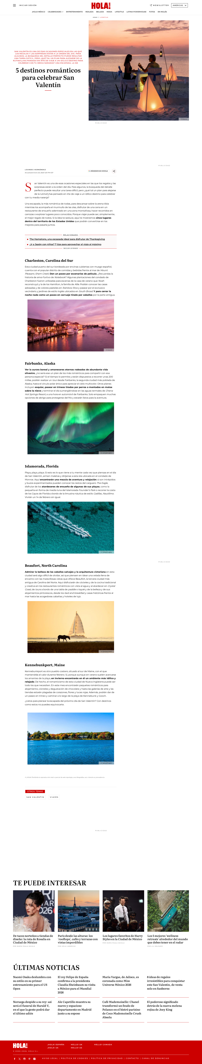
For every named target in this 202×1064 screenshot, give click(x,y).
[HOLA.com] (101, 6)
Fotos (152, 12)
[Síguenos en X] (20, 1059)
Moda (109, 12)
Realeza (89, 12)
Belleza (100, 12)
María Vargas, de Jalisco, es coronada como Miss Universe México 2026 (120, 981)
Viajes (54, 797)
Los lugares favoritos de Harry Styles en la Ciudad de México (123, 937)
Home (95, 17)
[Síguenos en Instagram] (24, 1059)
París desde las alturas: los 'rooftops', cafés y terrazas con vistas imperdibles (78, 939)
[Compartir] (114, 171)
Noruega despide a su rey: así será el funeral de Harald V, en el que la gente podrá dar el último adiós (32, 1007)
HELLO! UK (76, 1045)
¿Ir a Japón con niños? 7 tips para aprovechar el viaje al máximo (65, 244)
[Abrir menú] (14, 5)
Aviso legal (50, 1058)
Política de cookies (74, 1058)
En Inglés (162, 12)
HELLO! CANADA (103, 1045)
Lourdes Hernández (35, 170)
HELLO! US (76, 1048)
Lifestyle (119, 12)
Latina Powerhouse (136, 12)
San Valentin (35, 797)
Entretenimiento (74, 12)
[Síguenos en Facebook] (15, 1059)
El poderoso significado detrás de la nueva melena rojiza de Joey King (164, 1005)
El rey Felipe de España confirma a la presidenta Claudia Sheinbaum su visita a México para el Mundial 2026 (76, 984)
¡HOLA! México (38, 12)
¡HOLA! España (56, 1045)
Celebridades (54, 12)
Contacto (132, 1058)
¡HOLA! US (53, 1048)
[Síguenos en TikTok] (34, 1059)
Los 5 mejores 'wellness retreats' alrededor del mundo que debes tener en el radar (167, 939)
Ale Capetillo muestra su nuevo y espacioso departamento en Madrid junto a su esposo (75, 1007)
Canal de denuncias (155, 1058)
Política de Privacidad (107, 1058)
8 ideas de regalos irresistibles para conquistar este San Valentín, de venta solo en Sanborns (166, 982)
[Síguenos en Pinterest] (29, 1059)
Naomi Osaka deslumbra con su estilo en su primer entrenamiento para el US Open (32, 982)
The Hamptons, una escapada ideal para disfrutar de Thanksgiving (67, 239)
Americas (178, 5)
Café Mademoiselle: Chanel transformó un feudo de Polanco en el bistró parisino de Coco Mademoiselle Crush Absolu (121, 1009)
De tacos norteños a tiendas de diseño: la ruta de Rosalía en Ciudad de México (33, 939)
